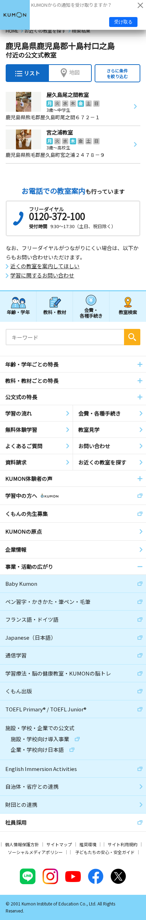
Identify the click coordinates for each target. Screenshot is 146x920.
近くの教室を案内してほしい (44, 266)
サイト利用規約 (122, 844)
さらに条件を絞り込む (117, 73)
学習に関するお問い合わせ (42, 275)
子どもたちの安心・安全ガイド (105, 852)
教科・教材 (54, 312)
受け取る (123, 21)
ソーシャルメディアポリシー (35, 852)
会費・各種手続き (91, 312)
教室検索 (128, 312)
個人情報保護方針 (22, 844)
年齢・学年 (18, 312)
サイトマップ (59, 844)
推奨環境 (87, 844)
